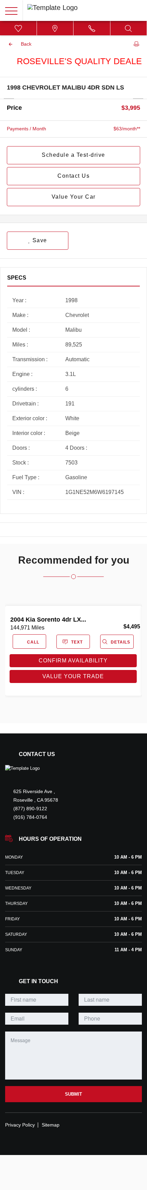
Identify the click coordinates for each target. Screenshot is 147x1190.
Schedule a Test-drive (73, 155)
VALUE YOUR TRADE (73, 676)
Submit (73, 1094)
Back (26, 44)
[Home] (22, 768)
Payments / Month (26, 128)
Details (119, 642)
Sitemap (50, 1125)
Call (32, 642)
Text (77, 642)
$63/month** (126, 128)
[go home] (52, 7)
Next (138, 98)
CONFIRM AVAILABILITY (73, 660)
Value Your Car (74, 197)
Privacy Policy (20, 1125)
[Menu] (11, 10)
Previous (9, 98)
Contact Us (73, 176)
